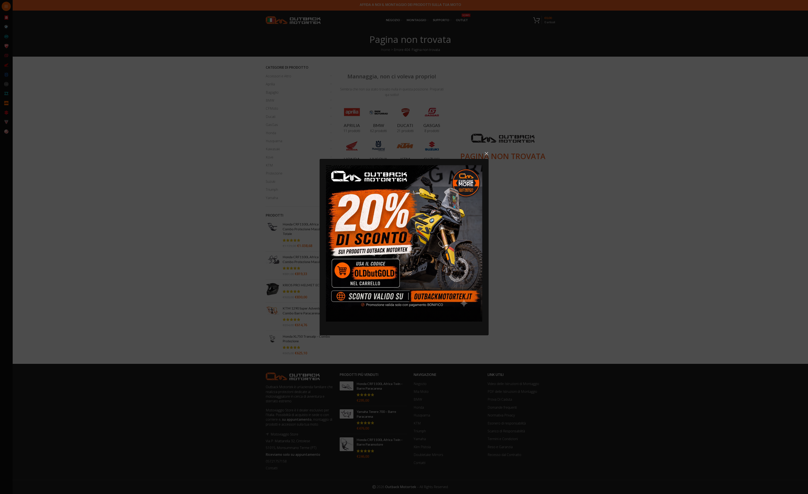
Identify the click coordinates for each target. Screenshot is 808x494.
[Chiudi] (486, 153)
